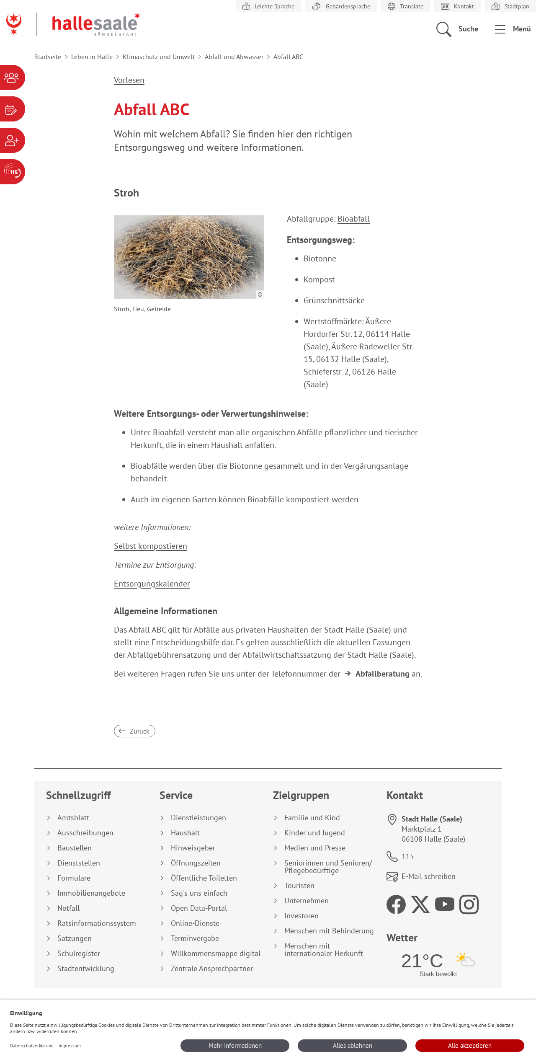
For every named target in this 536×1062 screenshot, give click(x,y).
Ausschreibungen (85, 833)
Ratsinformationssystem (96, 923)
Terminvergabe (195, 938)
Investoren (301, 916)
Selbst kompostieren (150, 545)
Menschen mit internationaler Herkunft (323, 949)
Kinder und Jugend (314, 833)
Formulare (73, 878)
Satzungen (74, 938)
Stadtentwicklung (85, 968)
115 (408, 856)
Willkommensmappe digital (215, 953)
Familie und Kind (312, 818)
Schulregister (78, 953)
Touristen (299, 885)
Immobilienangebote (91, 893)
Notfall (68, 908)
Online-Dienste (195, 923)
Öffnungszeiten (196, 863)
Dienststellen (78, 863)
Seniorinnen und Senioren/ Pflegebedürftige (328, 866)
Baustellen (74, 848)
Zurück (138, 731)
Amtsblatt (73, 818)
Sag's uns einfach (199, 893)
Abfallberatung (383, 673)
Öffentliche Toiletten (204, 878)
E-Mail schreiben (429, 876)
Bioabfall (354, 218)
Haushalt (185, 833)
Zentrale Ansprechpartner (212, 968)
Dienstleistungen (198, 818)
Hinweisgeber (193, 848)
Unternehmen (306, 900)
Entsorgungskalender (152, 583)
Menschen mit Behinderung (329, 931)
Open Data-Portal (199, 908)
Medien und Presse (314, 848)
